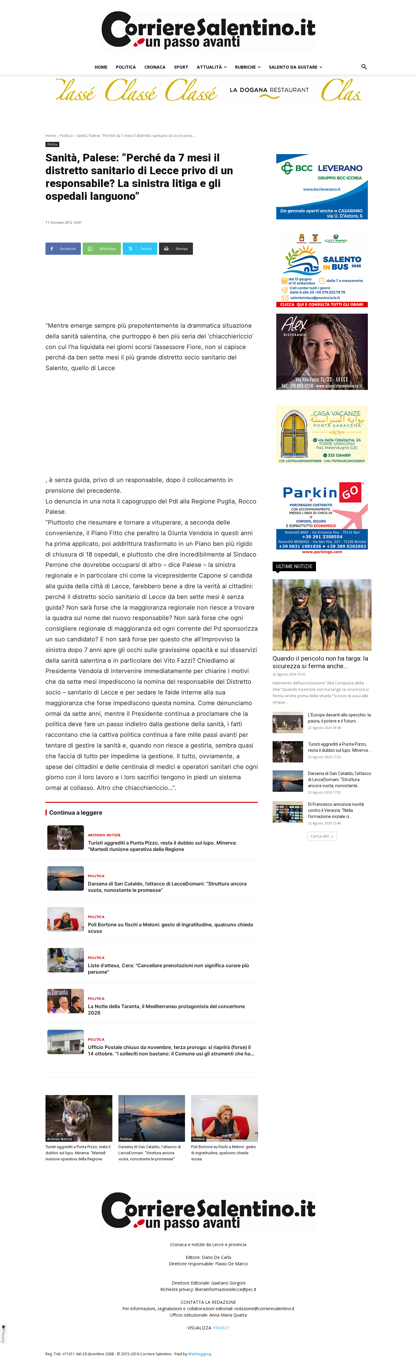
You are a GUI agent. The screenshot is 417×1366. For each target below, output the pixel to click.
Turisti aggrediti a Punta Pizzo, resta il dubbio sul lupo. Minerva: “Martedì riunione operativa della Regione (78, 1152)
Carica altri (320, 836)
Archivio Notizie (59, 1139)
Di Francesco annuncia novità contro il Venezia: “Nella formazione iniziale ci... (336, 810)
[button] (364, 67)
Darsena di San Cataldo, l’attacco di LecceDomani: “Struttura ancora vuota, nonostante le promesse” (149, 1152)
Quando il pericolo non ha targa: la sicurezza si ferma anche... (320, 662)
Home (50, 135)
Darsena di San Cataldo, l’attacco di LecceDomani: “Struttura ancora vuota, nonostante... (339, 779)
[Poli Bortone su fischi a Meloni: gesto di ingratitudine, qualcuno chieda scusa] (224, 1118)
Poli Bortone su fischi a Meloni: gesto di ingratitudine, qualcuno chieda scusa (223, 1152)
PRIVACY (221, 1328)
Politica (66, 135)
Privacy (4, 1336)
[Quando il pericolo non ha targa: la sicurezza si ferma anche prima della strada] (322, 615)
